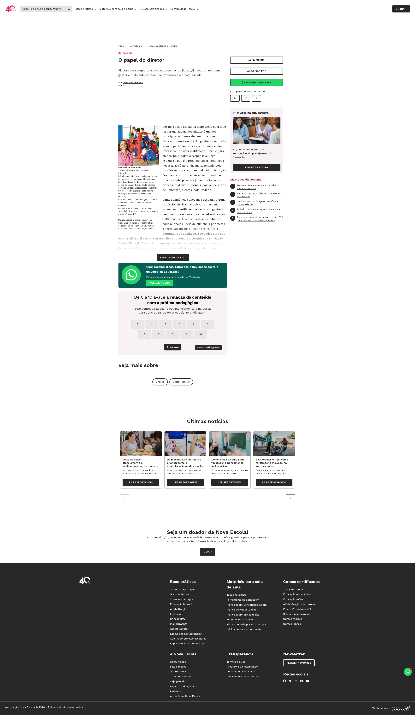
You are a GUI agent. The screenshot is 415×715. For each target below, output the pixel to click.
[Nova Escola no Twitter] (290, 681)
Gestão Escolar (179, 628)
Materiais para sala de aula (116, 8)
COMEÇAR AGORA (256, 167)
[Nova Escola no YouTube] (307, 681)
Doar (207, 551)
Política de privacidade (241, 671)
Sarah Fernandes (133, 82)
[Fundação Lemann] (401, 708)
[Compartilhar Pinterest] (256, 98)
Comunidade (178, 8)
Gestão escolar (181, 381)
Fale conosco (178, 666)
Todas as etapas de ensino (163, 46)
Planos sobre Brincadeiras (243, 614)
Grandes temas (179, 594)
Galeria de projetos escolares (188, 638)
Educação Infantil (181, 604)
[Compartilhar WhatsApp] (235, 98)
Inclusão (175, 614)
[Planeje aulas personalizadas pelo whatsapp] (407, 672)
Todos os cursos (293, 589)
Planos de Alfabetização (241, 609)
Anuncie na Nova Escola (185, 696)
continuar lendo (172, 257)
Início (121, 46)
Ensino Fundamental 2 (297, 609)
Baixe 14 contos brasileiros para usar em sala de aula (256, 195)
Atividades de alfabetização (244, 629)
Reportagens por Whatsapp (187, 643)
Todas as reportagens (183, 589)
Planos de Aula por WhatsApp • (246, 624)
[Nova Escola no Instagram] (296, 681)
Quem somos (178, 671)
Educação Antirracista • (298, 594)
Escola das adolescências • (186, 633)
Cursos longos (292, 623)
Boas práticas (84, 8)
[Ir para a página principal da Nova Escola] (11, 9)
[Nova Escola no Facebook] (284, 681)
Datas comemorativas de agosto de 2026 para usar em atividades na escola (257, 219)
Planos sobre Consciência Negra (247, 604)
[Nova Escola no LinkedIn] (301, 681)
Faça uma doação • (182, 686)
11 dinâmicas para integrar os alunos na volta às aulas (256, 211)
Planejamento (178, 623)
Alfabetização (178, 609)
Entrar (401, 8)
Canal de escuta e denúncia (244, 676)
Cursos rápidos (292, 618)
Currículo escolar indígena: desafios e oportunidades (255, 203)
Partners (175, 691)
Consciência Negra (181, 599)
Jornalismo (136, 46)
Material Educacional (240, 619)
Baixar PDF (258, 71)
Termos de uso (236, 661)
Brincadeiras (178, 618)
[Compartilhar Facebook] (245, 98)
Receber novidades (299, 663)
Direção (160, 381)
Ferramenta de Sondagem (243, 599)
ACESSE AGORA (159, 282)
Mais (192, 8)
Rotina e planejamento (297, 614)
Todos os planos (237, 594)
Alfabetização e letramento (300, 604)
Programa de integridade (242, 666)
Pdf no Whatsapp (258, 82)
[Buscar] (69, 9)
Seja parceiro (178, 681)
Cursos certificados (152, 8)
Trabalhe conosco (181, 676)
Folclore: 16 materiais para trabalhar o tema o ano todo (255, 187)
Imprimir (258, 60)
